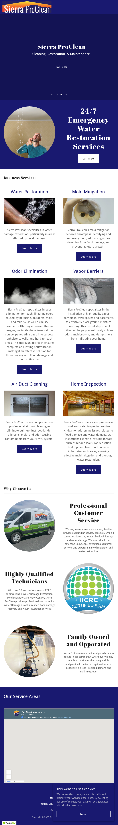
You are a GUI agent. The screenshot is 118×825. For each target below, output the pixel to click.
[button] (114, 7)
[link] (26, 7)
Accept (83, 814)
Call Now (61, 67)
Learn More (29, 248)
